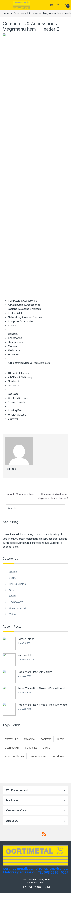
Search (52, 5)
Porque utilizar (26, 638)
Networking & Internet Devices (25, 317)
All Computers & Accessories (24, 304)
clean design (12, 747)
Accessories (15, 337)
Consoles (13, 333)
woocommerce (38, 756)
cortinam (11, 469)
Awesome (29, 738)
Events (13, 577)
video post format (14, 756)
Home (6, 13)
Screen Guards (16, 402)
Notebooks (14, 381)
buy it (60, 738)
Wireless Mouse (17, 414)
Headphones (15, 342)
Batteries (13, 418)
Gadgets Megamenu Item (18, 493)
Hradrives (13, 354)
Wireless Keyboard (18, 397)
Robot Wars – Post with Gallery (35, 671)
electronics (31, 747)
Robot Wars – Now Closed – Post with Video (42, 704)
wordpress (59, 756)
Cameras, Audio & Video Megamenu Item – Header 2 (53, 498)
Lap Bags (13, 393)
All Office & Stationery (20, 377)
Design (13, 571)
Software (13, 325)
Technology (16, 601)
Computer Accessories (20, 321)
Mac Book (13, 385)
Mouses (12, 346)
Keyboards (14, 350)
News (12, 589)
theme (46, 747)
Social (12, 595)
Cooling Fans (15, 410)
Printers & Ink (15, 313)
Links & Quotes (17, 583)
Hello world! (24, 655)
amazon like (11, 738)
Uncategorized (17, 607)
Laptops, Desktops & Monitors (25, 308)
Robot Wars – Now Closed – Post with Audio (42, 688)
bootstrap (46, 738)
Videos (13, 614)
